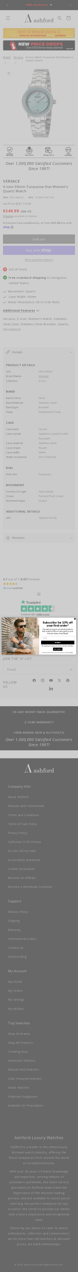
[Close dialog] (75, 619)
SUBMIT (58, 642)
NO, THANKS (57, 649)
